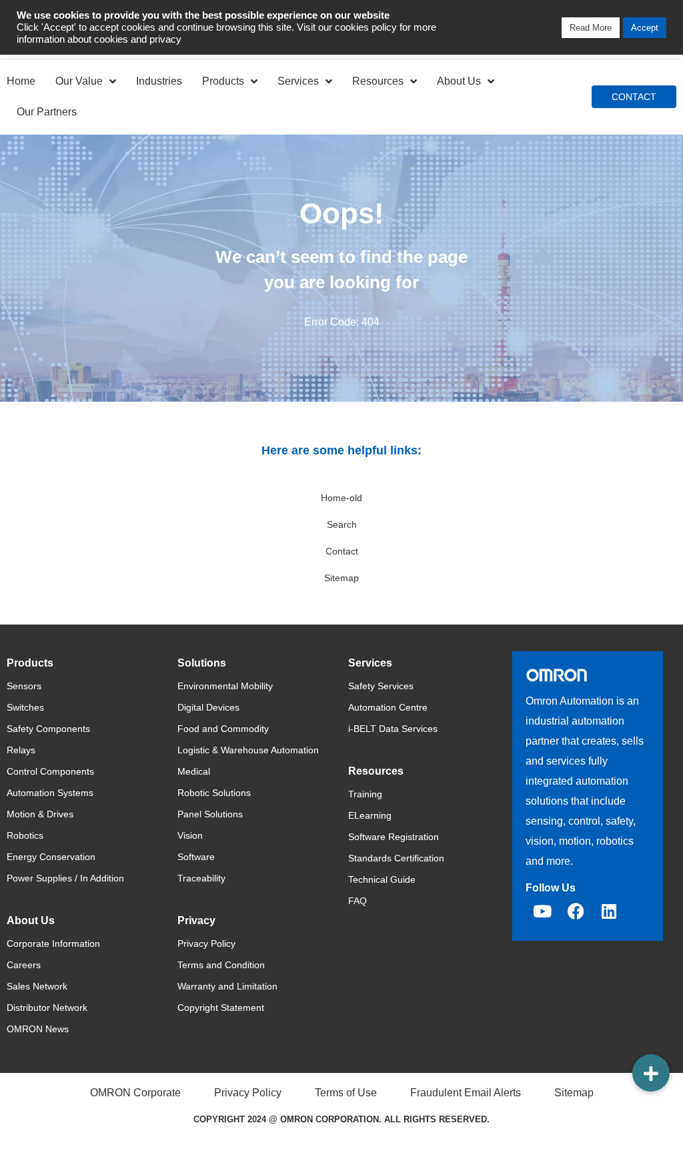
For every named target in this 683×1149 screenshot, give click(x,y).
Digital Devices (208, 707)
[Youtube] (542, 910)
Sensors (24, 686)
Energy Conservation (51, 856)
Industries (159, 81)
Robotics (25, 835)
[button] (651, 1073)
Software (196, 856)
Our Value (79, 81)
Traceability (201, 878)
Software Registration (393, 836)
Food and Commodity (223, 728)
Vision (190, 835)
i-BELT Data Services (393, 728)
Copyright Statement (220, 1007)
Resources (378, 81)
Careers (24, 965)
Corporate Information (53, 943)
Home (21, 81)
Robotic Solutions (214, 792)
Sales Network (37, 986)
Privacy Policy (206, 943)
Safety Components (48, 728)
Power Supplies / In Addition (65, 878)
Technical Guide (382, 879)
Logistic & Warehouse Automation (248, 750)
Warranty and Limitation (227, 986)
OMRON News (38, 1029)
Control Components (50, 771)
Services (298, 81)
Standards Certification (396, 858)
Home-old (341, 497)
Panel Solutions (210, 814)
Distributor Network (47, 1007)
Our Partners (47, 111)
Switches (25, 707)
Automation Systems (50, 792)
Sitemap (341, 577)
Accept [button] (644, 28)
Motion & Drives (40, 814)
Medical (193, 771)
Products (223, 81)
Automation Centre (388, 707)
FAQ (357, 900)
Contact (341, 551)
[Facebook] (575, 910)
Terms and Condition (221, 965)
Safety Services (381, 686)
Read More (591, 28)
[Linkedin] (609, 910)
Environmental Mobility (225, 686)
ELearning (370, 815)
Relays (21, 750)
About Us (459, 81)
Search (342, 524)
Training (365, 794)
